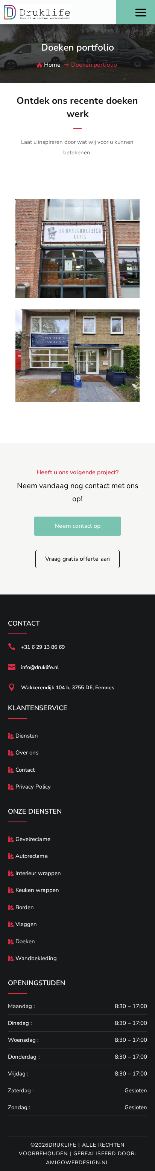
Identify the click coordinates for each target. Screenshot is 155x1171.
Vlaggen (26, 924)
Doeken (25, 941)
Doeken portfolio (94, 65)
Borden (24, 907)
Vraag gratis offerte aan (77, 559)
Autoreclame (31, 856)
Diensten (26, 735)
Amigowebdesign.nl (77, 1162)
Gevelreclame (32, 839)
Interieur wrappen (38, 873)
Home (52, 65)
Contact (25, 770)
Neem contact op (77, 526)
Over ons (27, 752)
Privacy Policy (33, 786)
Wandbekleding (36, 958)
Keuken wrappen (37, 890)
